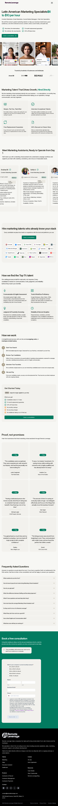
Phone (9, 693)
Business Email (11, 687)
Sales (3, 762)
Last (23, 684)
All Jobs (30, 759)
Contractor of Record (7, 776)
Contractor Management (8, 778)
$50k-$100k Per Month (14, 673)
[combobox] (9, 696)
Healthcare (5, 767)
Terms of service (34, 803)
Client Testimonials (32, 773)
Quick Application (32, 762)
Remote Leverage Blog (33, 776)
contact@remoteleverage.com (10, 793)
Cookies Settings (52, 803)
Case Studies (31, 771)
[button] (52, 3)
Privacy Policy (30, 710)
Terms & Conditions (19, 710)
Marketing (4, 759)
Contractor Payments (7, 781)
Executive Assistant (7, 765)
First (8, 684)
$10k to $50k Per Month (15, 671)
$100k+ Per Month (13, 675)
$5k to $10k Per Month (14, 669)
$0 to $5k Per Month (14, 666)
